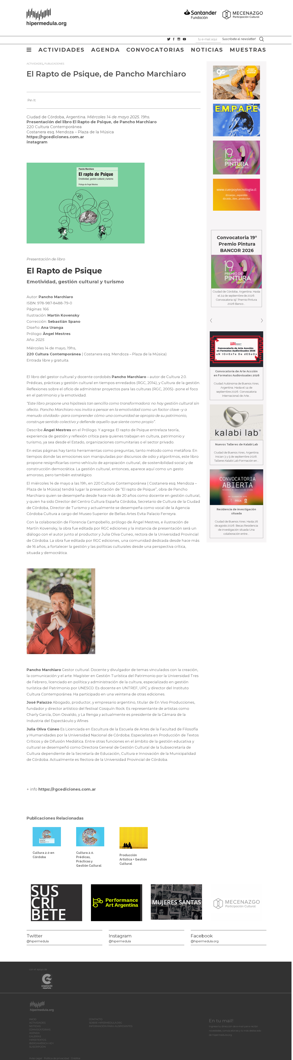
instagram (37, 142)
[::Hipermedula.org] (51, 16)
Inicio (32, 1019)
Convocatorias (155, 50)
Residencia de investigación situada (236, 511)
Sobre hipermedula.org (105, 1022)
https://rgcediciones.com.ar (55, 137)
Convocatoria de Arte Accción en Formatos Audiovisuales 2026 (236, 373)
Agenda (105, 50)
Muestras (248, 50)
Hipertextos (37, 1039)
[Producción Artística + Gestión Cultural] (133, 837)
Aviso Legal (35, 1058)
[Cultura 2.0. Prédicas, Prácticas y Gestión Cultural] (90, 836)
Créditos (75, 1058)
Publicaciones (54, 63)
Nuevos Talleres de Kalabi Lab (236, 444)
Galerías (35, 1036)
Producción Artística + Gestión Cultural (133, 859)
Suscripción (37, 1046)
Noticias (207, 50)
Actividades (61, 50)
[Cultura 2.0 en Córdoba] (47, 836)
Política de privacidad (56, 1058)
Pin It (31, 100)
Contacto (96, 1019)
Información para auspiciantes (110, 1026)
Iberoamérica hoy (41, 1043)
